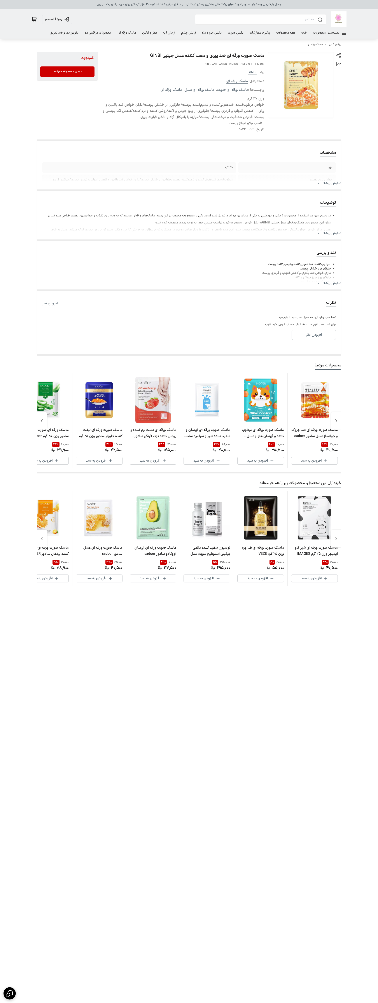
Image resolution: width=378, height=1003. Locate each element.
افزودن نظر (50, 303)
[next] (42, 421)
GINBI (252, 72)
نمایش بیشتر (331, 183)
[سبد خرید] (34, 19)
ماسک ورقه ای (315, 44)
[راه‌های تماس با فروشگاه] (10, 993)
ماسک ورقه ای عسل (199, 90)
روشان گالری (335, 44)
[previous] (336, 421)
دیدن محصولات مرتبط (67, 71)
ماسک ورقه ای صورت (232, 90)
